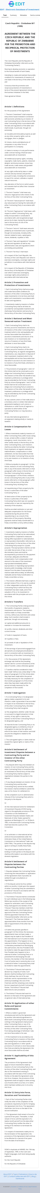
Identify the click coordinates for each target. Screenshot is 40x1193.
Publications (23, 1174)
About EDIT (7, 1174)
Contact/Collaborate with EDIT (19, 1176)
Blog (33, 1176)
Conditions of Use (22, 1186)
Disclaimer (14, 1186)
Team (15, 1174)
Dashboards (20, 1179)
